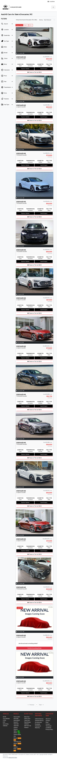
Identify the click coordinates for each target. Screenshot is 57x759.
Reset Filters (19, 25)
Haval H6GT (17, 720)
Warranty (37, 727)
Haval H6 (16, 718)
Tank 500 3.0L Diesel (17, 742)
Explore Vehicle (25, 68)
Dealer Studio (13, 757)
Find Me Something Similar (35, 648)
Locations (52, 1)
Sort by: (41, 19)
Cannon (16, 727)
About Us (48, 718)
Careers (48, 720)
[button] (53, 7)
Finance (26, 727)
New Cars (26, 716)
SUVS (4, 716)
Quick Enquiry (43, 68)
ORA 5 (15, 732)
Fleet (47, 722)
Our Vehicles (6, 718)
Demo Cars (27, 718)
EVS (4, 722)
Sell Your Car (27, 725)
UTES (4, 720)
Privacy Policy (49, 729)
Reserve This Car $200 (35, 72)
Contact (48, 724)
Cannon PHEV (16, 747)
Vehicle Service (39, 718)
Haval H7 (16, 722)
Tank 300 (16, 723)
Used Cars (27, 720)
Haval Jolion (17, 716)
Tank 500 (16, 725)
